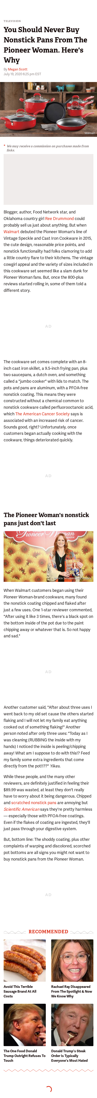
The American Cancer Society (42, 413)
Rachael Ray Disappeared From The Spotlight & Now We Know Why (71, 991)
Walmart (90, 133)
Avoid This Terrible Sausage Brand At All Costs (20, 991)
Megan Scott (18, 69)
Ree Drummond (59, 218)
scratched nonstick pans (33, 802)
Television (12, 21)
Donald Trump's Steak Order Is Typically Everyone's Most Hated (69, 1056)
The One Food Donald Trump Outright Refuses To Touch (25, 1056)
